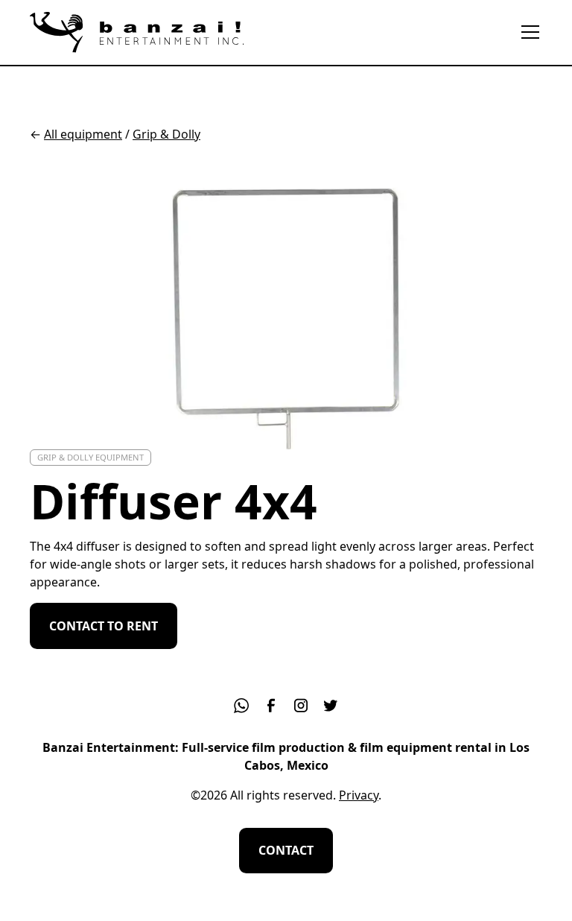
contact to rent (103, 626)
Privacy (358, 795)
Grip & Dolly (166, 134)
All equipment (83, 134)
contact (286, 850)
